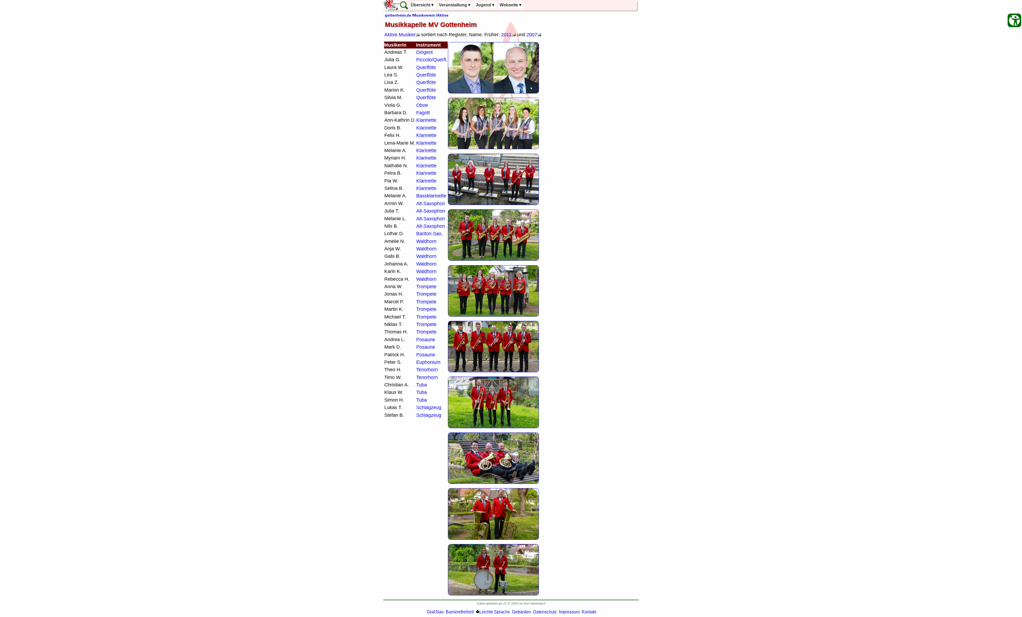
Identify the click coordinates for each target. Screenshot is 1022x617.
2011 (506, 34)
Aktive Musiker (399, 34)
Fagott (423, 112)
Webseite (511, 5)
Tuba (421, 384)
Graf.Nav (435, 612)
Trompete (426, 286)
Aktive (442, 15)
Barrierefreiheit (460, 612)
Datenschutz (545, 612)
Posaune (425, 339)
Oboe (422, 105)
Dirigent (424, 52)
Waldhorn (426, 241)
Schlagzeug (428, 407)
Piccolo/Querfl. (431, 59)
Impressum (569, 612)
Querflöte (426, 67)
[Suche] (404, 5)
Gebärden (521, 612)
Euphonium (428, 362)
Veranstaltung (455, 5)
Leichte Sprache (494, 612)
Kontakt (589, 612)
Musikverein (424, 15)
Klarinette (426, 120)
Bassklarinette (431, 195)
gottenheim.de (398, 15)
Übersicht (423, 5)
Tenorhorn (427, 369)
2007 (531, 34)
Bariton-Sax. (429, 233)
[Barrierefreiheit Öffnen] (1014, 20)
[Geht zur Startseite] (392, 5)
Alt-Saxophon (430, 203)
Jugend (485, 5)
